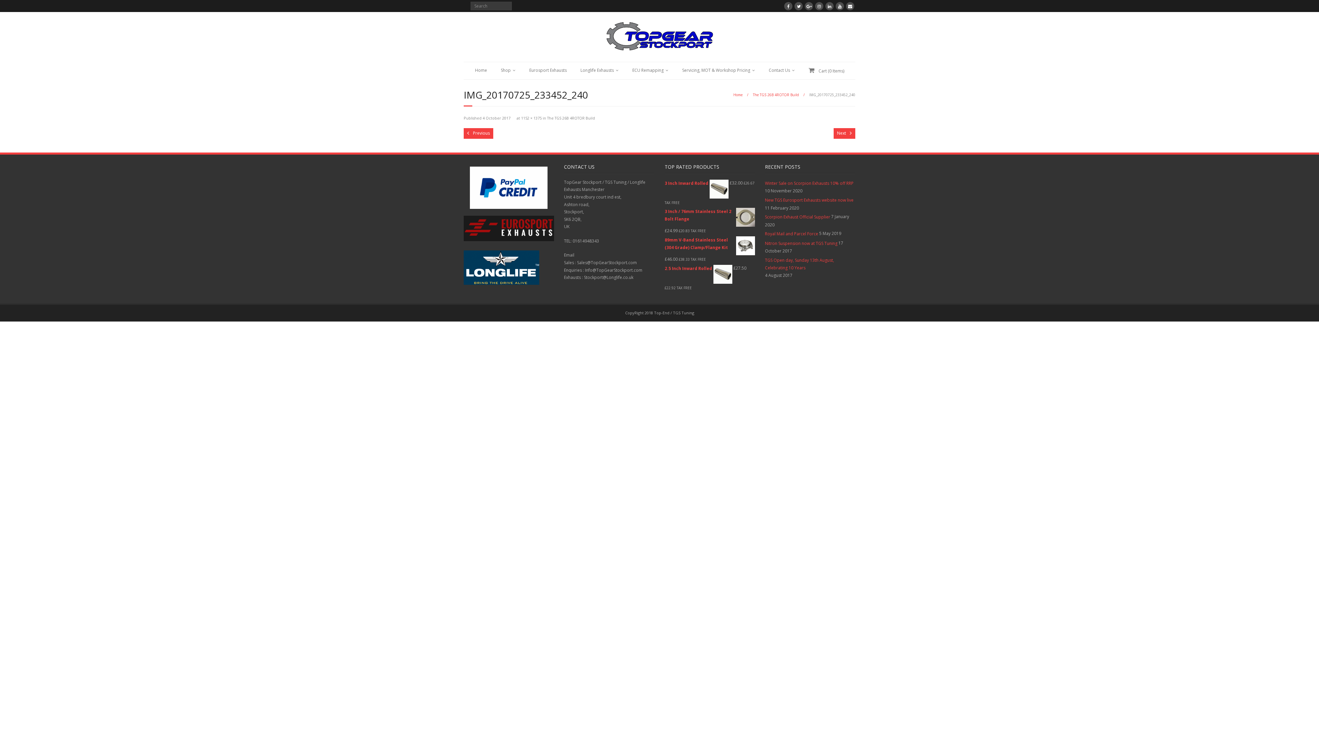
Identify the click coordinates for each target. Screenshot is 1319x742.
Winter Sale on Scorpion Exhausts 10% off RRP (809, 183)
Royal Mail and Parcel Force (791, 234)
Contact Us (779, 70)
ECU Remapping (648, 70)
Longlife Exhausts (597, 70)
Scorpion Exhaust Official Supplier (797, 217)
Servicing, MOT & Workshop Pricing (716, 70)
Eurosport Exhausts (548, 70)
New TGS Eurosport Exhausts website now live (809, 200)
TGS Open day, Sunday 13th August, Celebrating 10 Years (799, 264)
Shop (506, 70)
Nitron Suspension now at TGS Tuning (801, 243)
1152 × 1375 (531, 118)
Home (481, 70)
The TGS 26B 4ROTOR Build (776, 94)
